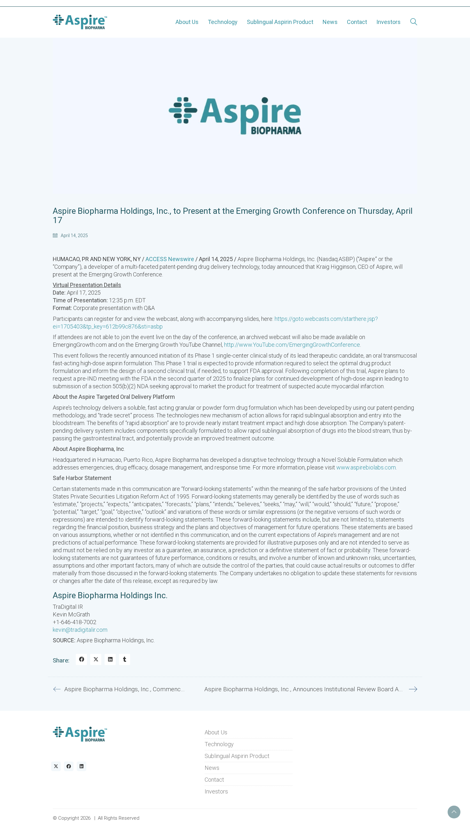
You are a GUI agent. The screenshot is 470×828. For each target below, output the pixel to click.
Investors (216, 791)
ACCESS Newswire (169, 259)
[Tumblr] (124, 659)
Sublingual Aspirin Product (237, 756)
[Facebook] (81, 659)
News (212, 767)
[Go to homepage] (80, 22)
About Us (216, 732)
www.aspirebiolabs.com (366, 467)
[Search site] (413, 22)
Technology (219, 744)
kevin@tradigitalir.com (80, 629)
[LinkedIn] (110, 659)
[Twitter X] (95, 659)
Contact (214, 779)
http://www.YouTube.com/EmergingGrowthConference (292, 344)
